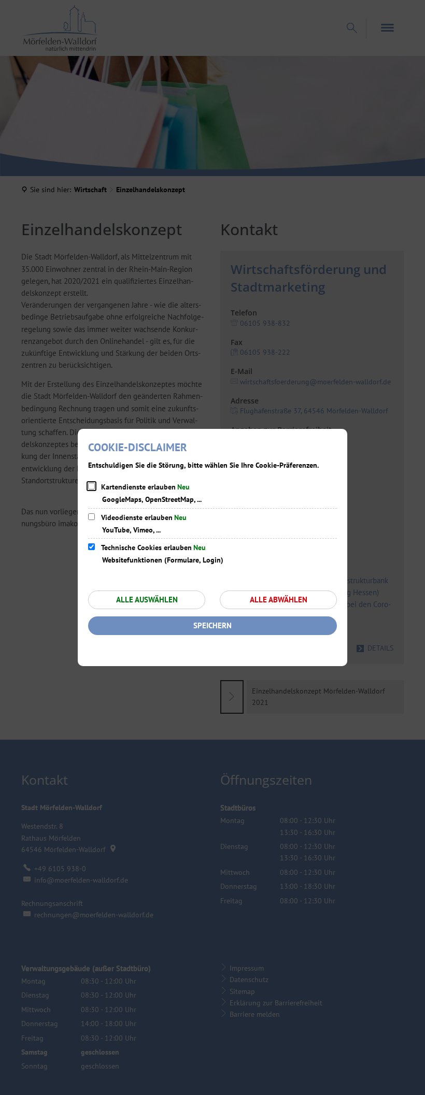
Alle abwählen (278, 599)
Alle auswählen (147, 599)
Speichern (212, 625)
